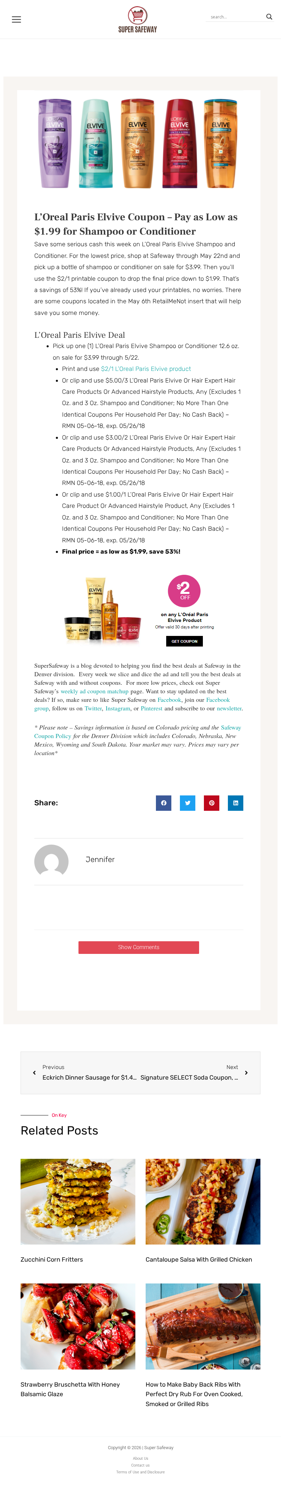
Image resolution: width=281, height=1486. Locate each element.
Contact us (140, 1465)
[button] (163, 803)
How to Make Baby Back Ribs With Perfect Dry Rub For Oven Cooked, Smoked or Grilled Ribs (194, 1394)
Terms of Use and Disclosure (140, 1472)
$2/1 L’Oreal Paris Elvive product (146, 369)
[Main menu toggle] (16, 19)
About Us (140, 1458)
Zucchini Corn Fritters (52, 1259)
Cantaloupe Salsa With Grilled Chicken (199, 1259)
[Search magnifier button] (269, 17)
